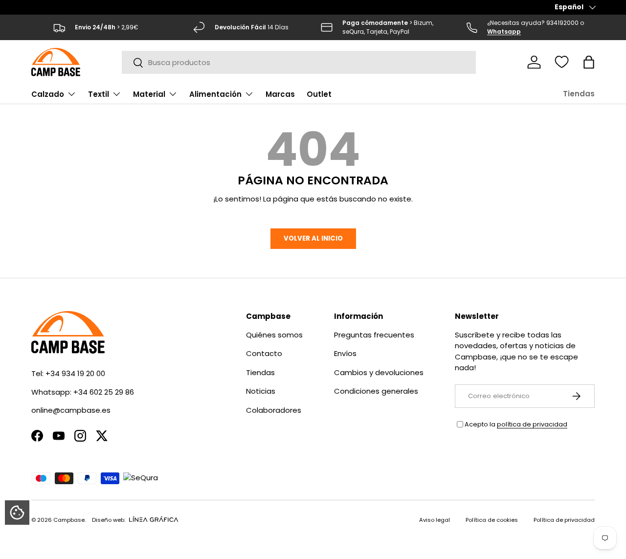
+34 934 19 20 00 (75, 373)
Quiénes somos (274, 335)
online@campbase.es (71, 410)
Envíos (345, 353)
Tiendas (579, 94)
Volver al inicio (313, 238)
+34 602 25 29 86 (103, 392)
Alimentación (215, 94)
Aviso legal (434, 520)
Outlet (319, 94)
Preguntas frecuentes (374, 335)
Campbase (69, 520)
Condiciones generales (376, 391)
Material (149, 94)
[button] (589, 62)
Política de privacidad (564, 520)
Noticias (260, 391)
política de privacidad (532, 424)
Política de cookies (492, 520)
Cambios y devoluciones (379, 372)
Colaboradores (273, 410)
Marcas (280, 94)
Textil (98, 94)
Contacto (264, 353)
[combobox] (299, 62)
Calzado (47, 94)
